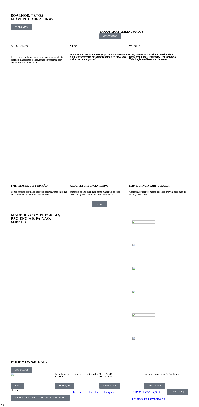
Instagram (109, 392)
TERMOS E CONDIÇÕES (146, 392)
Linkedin (93, 392)
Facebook (78, 392)
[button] (40, 398)
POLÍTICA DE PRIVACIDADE (148, 399)
